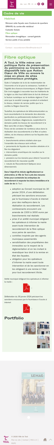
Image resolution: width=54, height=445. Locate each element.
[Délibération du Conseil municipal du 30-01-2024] (27, 308)
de (21, 4)
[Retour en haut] (50, 440)
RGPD (13, 443)
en (25, 4)
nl (35, 4)
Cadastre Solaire (13, 30)
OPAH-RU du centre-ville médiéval (20, 26)
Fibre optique (11, 33)
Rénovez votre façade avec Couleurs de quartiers (27, 23)
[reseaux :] (38, 4)
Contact (26, 440)
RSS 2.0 (33, 440)
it (32, 4)
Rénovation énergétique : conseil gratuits (23, 36)
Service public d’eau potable (18, 40)
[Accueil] (8, 4)
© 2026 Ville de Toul (19, 436)
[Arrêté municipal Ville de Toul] (27, 287)
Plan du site (16, 440)
